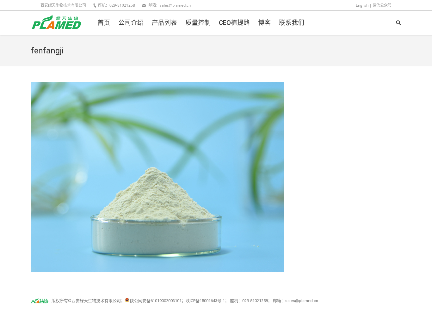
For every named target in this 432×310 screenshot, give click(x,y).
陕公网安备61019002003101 (156, 300)
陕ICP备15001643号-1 (205, 300)
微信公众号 (382, 5)
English (362, 5)
